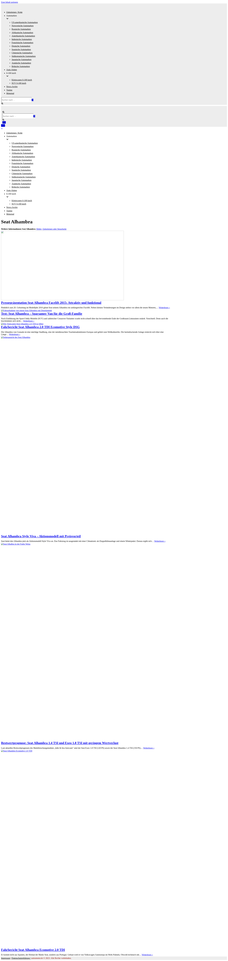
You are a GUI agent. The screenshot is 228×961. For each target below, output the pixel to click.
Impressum (5, 958)
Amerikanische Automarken (23, 36)
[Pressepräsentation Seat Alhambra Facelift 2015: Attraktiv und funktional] (62, 299)
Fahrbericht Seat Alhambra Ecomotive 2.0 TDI (33, 949)
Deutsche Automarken (21, 46)
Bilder (38, 229)
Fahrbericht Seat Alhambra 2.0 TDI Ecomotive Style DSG (40, 327)
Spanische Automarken (21, 49)
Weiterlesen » (164, 307)
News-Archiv (12, 86)
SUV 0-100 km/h (19, 83)
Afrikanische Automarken (22, 32)
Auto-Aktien (11, 70)
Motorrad (10, 93)
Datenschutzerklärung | (21, 958)
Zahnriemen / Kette (14, 12)
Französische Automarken (22, 42)
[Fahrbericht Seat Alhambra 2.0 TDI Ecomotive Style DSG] (22, 324)
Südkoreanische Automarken (24, 56)
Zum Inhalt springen (9, 2)
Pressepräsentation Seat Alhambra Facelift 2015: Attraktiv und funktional (51, 302)
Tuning (9, 90)
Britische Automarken (21, 66)
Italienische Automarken (22, 39)
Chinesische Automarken (22, 53)
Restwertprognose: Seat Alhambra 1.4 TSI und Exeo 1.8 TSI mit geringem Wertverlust (59, 743)
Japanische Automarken (21, 59)
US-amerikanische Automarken (25, 22)
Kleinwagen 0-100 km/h (22, 80)
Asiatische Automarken (21, 63)
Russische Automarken (21, 29)
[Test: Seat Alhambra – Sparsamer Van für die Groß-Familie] (26, 310)
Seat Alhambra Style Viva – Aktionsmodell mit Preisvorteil (41, 536)
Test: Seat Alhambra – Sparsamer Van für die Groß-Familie (41, 313)
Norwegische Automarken (23, 26)
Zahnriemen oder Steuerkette (54, 229)
